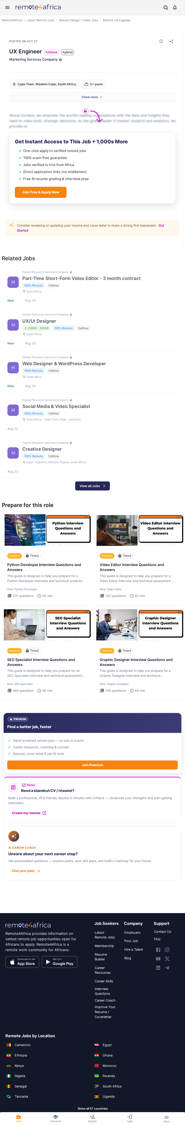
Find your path (23, 871)
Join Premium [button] (92, 765)
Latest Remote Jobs (40, 20)
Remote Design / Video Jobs (78, 20)
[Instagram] (167, 949)
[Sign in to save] (161, 41)
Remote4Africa (12, 20)
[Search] (165, 7)
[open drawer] (7, 7)
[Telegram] (167, 967)
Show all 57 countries (93, 1108)
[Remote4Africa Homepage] (38, 9)
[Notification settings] (174, 7)
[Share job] (171, 41)
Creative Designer (42, 449)
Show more (90, 97)
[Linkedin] (158, 967)
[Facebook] (158, 949)
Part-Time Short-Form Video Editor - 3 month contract (81, 278)
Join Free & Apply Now (40, 192)
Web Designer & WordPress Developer (64, 363)
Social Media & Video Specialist (56, 406)
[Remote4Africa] (28, 928)
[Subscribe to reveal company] (60, 59)
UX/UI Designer (39, 321)
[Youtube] (158, 958)
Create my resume (26, 813)
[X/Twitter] (167, 958)
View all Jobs (90, 486)
